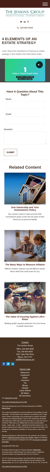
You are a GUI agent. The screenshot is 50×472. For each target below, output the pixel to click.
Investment (25, 375)
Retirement (25, 372)
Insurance (25, 380)
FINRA (35, 450)
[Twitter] (21, 21)
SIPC (39, 450)
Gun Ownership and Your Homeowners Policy (25, 208)
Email (8, 114)
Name (8, 99)
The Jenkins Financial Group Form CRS (14, 402)
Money (25, 385)
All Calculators (25, 395)
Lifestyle (25, 388)
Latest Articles (25, 390)
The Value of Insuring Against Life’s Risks (25, 318)
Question (8, 129)
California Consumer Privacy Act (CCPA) (20, 437)
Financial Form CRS (11, 398)
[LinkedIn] (25, 21)
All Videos (25, 393)
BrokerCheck (6, 408)
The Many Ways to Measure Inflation (25, 264)
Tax (25, 382)
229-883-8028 (26, 27)
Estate (25, 377)
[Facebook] (28, 21)
